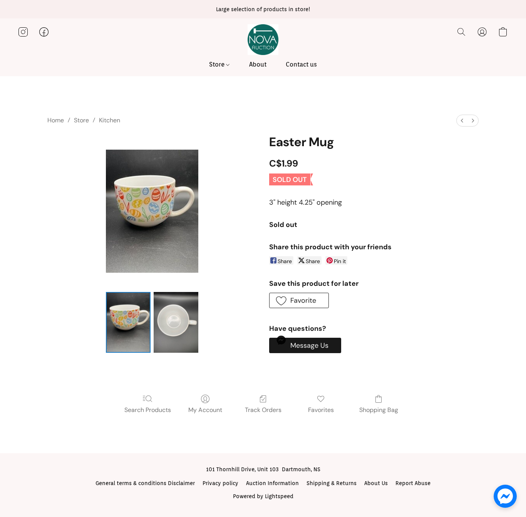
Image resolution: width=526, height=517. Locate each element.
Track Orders (263, 410)
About (257, 64)
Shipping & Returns (332, 483)
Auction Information (272, 483)
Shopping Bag (378, 410)
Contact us (301, 64)
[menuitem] (462, 120)
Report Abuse (413, 483)
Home (55, 120)
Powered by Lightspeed (263, 496)
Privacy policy (220, 483)
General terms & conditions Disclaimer (145, 483)
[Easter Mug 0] (128, 322)
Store (217, 64)
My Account (205, 410)
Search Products (147, 410)
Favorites (321, 410)
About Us (376, 483)
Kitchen (109, 120)
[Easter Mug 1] (176, 322)
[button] (263, 39)
